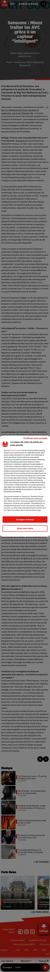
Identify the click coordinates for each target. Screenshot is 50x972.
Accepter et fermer (25, 519)
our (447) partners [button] (16, 450)
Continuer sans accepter (35, 438)
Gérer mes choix (25, 528)
